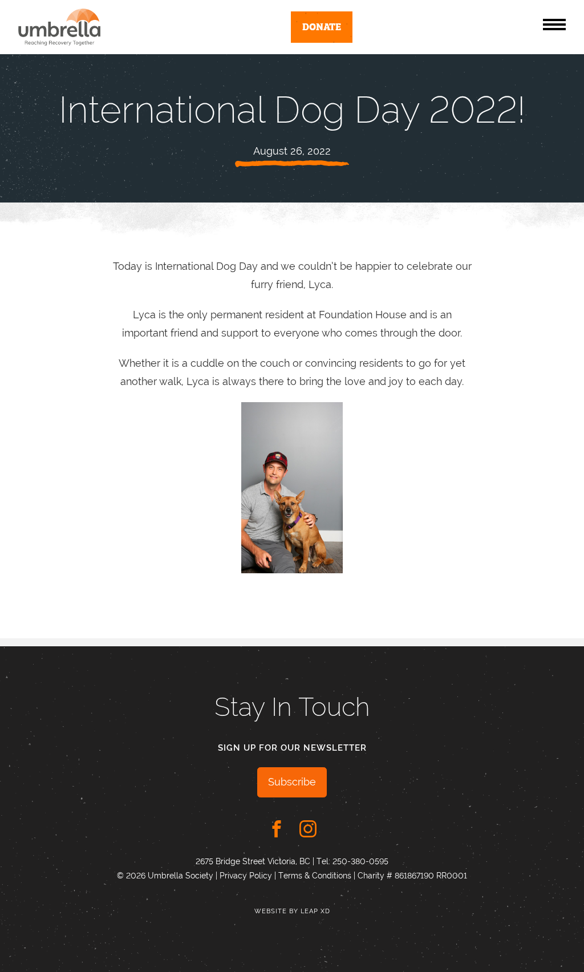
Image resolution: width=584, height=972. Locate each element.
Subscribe (292, 782)
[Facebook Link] (276, 828)
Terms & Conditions (314, 875)
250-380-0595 (360, 861)
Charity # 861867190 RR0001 (412, 875)
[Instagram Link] (308, 828)
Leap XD (315, 911)
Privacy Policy (246, 875)
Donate (321, 26)
